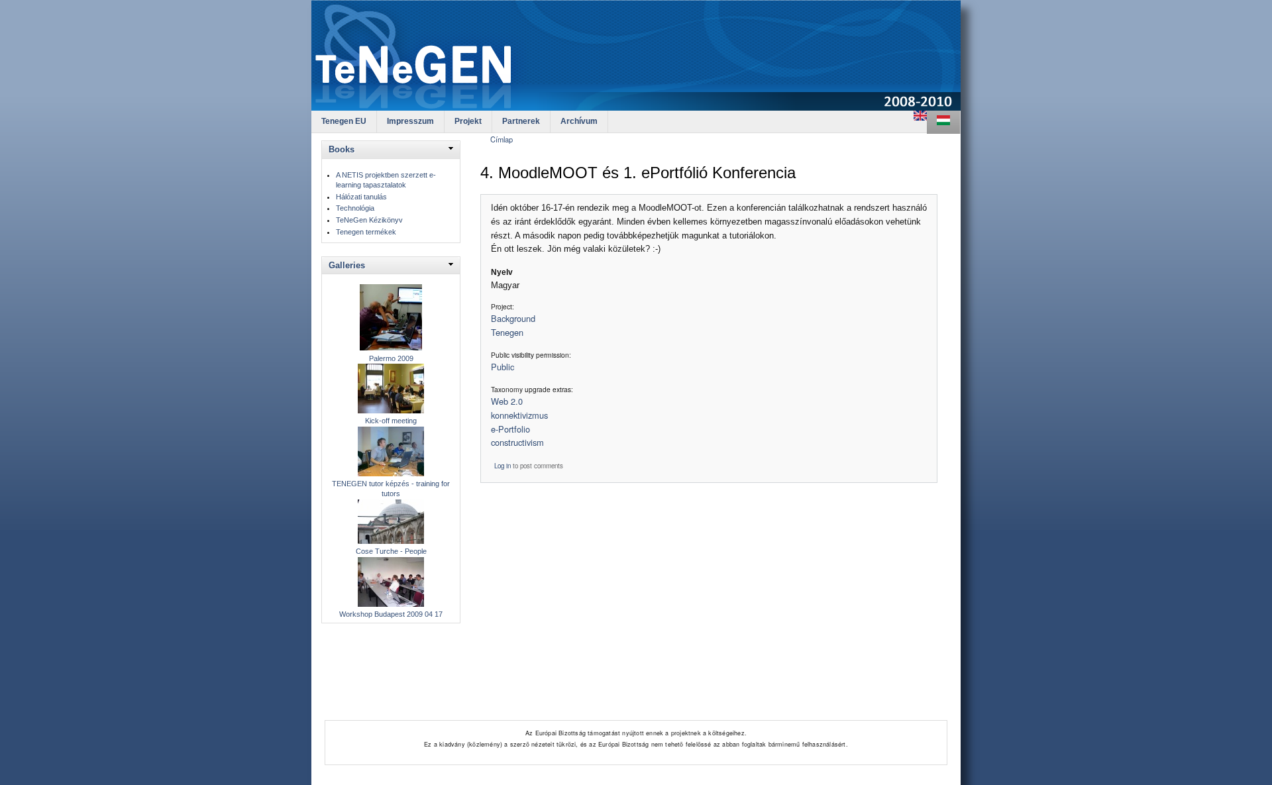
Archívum (579, 121)
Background (513, 318)
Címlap (501, 139)
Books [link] (341, 149)
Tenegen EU (343, 121)
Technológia (355, 208)
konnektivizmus (519, 415)
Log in (502, 465)
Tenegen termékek (366, 232)
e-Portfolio (510, 429)
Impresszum (410, 121)
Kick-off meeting (391, 421)
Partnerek (521, 121)
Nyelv (502, 272)
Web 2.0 (507, 401)
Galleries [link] (347, 265)
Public (502, 366)
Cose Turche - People (391, 551)
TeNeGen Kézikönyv (369, 220)
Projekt (468, 121)
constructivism (517, 442)
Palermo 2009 (391, 358)
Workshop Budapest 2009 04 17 (391, 614)
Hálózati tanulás (361, 197)
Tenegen (507, 332)
